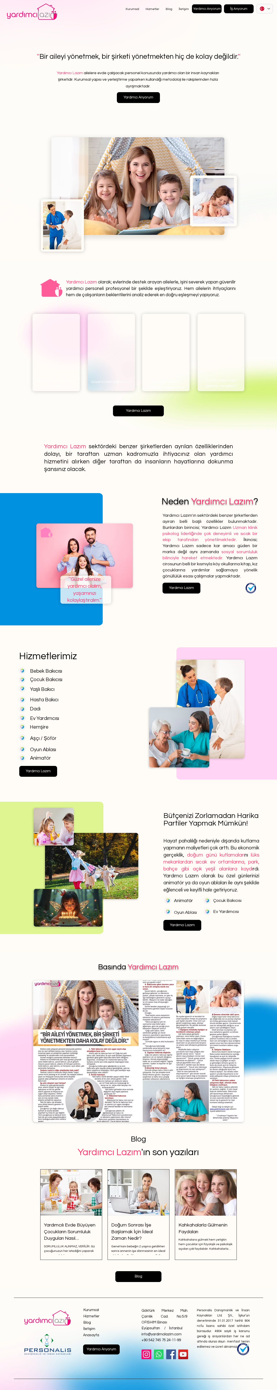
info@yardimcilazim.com (162, 1334)
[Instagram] (146, 1354)
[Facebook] (171, 1354)
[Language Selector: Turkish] (264, 8)
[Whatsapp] (159, 1354)
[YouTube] (183, 1354)
